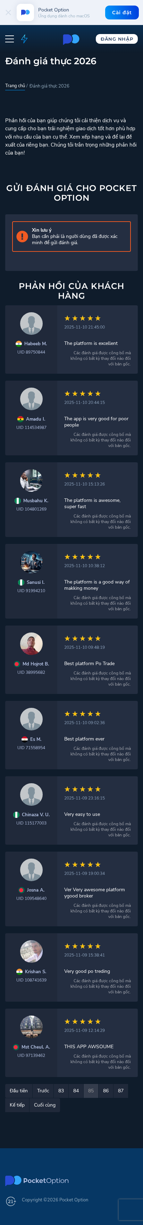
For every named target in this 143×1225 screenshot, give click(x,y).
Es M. (35, 740)
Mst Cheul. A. (36, 1047)
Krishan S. (35, 972)
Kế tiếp (17, 1105)
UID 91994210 (31, 591)
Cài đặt (122, 12)
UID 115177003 (31, 823)
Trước (43, 1090)
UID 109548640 (31, 898)
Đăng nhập (117, 39)
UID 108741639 (31, 980)
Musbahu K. (35, 501)
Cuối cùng (45, 1105)
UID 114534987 (31, 427)
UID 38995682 (31, 672)
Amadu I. (35, 419)
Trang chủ (15, 86)
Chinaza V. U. (36, 815)
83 (61, 1090)
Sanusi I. (35, 583)
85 (91, 1090)
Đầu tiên (19, 1090)
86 (106, 1090)
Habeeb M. (35, 344)
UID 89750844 (31, 352)
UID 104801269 (31, 509)
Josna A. (35, 890)
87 (121, 1090)
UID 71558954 (31, 748)
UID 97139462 (31, 1055)
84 (76, 1090)
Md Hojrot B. (36, 664)
